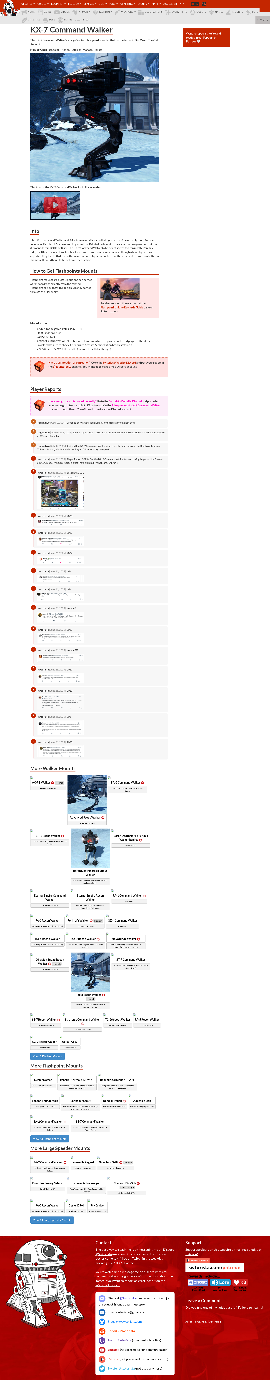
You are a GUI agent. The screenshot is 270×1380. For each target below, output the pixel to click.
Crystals (34, 19)
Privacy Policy (200, 1321)
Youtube (113, 1349)
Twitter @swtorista (121, 1368)
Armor (83, 11)
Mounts (237, 11)
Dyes (52, 19)
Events (142, 3)
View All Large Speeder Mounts (52, 1220)
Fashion (104, 11)
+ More (262, 19)
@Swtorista (103, 1254)
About (188, 1321)
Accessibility (172, 3)
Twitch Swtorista (119, 1340)
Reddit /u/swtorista (121, 1331)
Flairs (68, 19)
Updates (26, 3)
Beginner (57, 3)
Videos (65, 11)
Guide (48, 11)
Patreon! (191, 1254)
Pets (255, 11)
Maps (155, 3)
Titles (85, 19)
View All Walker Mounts (47, 1056)
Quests (201, 11)
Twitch (137, 1258)
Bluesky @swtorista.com (124, 1321)
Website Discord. (107, 1285)
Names (219, 11)
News (31, 11)
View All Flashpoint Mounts (49, 1138)
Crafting (126, 3)
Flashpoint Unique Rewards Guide (121, 307)
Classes (89, 3)
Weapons (127, 11)
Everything (179, 11)
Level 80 (73, 3)
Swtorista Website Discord (119, 362)
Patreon (113, 1359)
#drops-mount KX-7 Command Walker (136, 405)
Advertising (215, 1321)
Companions (107, 3)
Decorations (154, 11)
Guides (41, 3)
